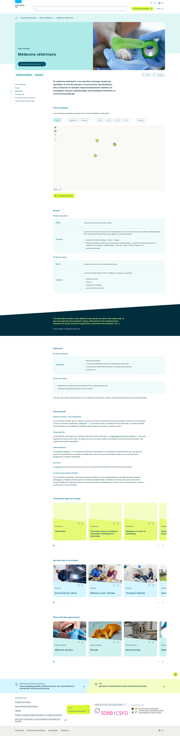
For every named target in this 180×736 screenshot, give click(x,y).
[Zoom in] (55, 134)
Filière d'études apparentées (24, 101)
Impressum (19, 730)
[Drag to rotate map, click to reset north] (55, 140)
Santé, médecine (46, 18)
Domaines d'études (28, 18)
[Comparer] (82, 523)
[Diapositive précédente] (158, 545)
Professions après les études (25, 98)
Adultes (18, 711)
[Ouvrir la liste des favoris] (151, 3)
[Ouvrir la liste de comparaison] (155, 3)
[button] (95, 155)
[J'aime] (78, 523)
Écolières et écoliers (23, 702)
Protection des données (36, 730)
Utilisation (65, 730)
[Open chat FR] (175, 674)
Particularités (19, 94)
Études (17, 88)
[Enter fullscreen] (55, 131)
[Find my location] (55, 127)
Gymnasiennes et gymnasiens (26, 706)
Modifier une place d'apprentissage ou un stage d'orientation (38, 715)
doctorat (59, 467)
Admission (19, 91)
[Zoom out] (55, 137)
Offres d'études (20, 84)
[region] (109, 158)
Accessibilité (53, 730)
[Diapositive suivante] (162, 545)
